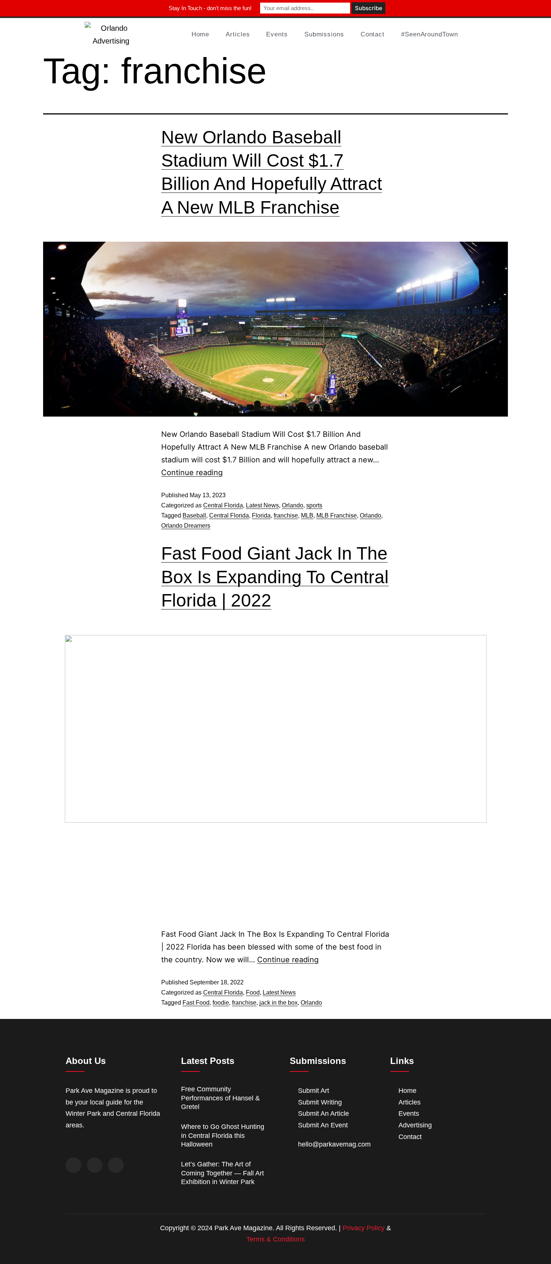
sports (314, 505)
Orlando (292, 505)
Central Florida (223, 505)
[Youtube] (116, 1165)
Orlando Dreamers (185, 525)
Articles (238, 34)
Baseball (194, 515)
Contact (373, 34)
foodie (221, 1002)
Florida (261, 515)
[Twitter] (95, 1165)
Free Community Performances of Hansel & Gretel (220, 1098)
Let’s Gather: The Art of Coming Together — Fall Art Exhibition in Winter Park (222, 1173)
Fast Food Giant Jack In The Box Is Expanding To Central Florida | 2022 (275, 576)
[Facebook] (73, 1165)
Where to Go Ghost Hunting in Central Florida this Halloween (222, 1135)
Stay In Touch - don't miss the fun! (210, 8)
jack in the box (278, 1002)
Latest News (262, 505)
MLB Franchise (336, 515)
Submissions (324, 34)
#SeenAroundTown (429, 34)
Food (253, 992)
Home (201, 34)
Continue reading (192, 472)
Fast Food (196, 1002)
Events (276, 34)
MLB (307, 515)
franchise (286, 515)
